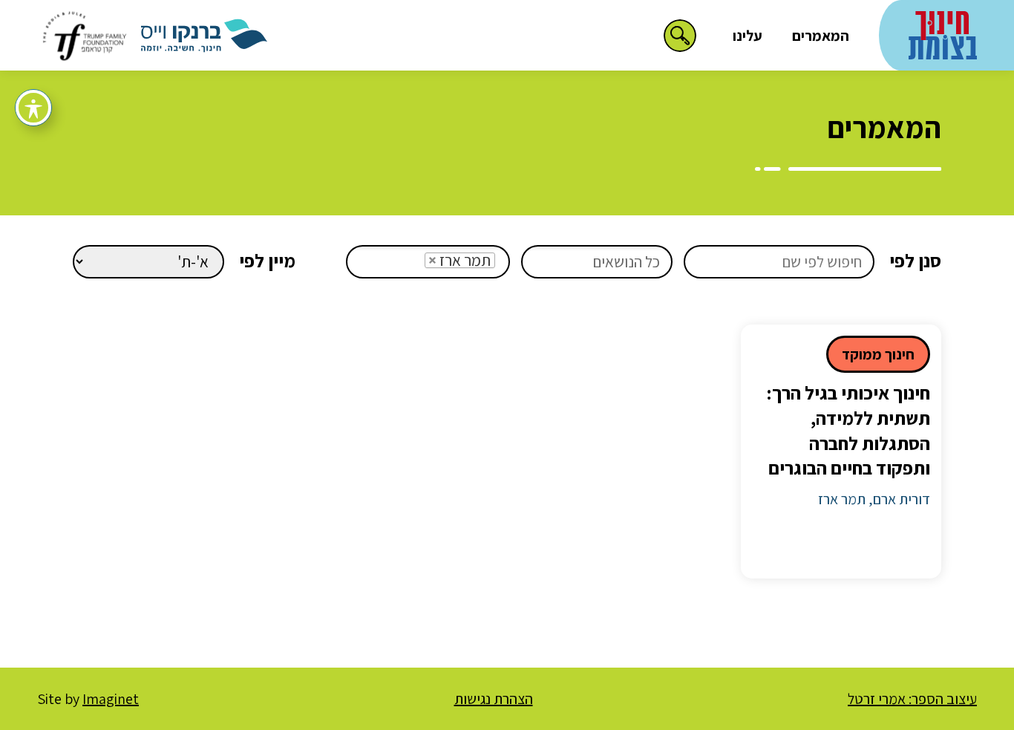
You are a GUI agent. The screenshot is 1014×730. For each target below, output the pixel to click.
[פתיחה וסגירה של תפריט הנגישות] (33, 108)
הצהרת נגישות (493, 699)
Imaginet (110, 698)
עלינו (747, 35)
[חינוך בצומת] (943, 33)
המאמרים (820, 35)
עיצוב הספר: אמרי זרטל (912, 698)
